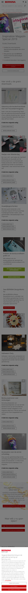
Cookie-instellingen (14, 583)
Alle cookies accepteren (14, 589)
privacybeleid (8, 580)
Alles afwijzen (14, 586)
